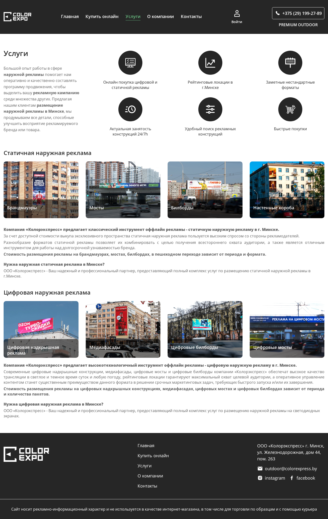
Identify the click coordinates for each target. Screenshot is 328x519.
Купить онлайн (102, 16)
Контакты (191, 16)
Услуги (133, 16)
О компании (160, 16)
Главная (70, 16)
